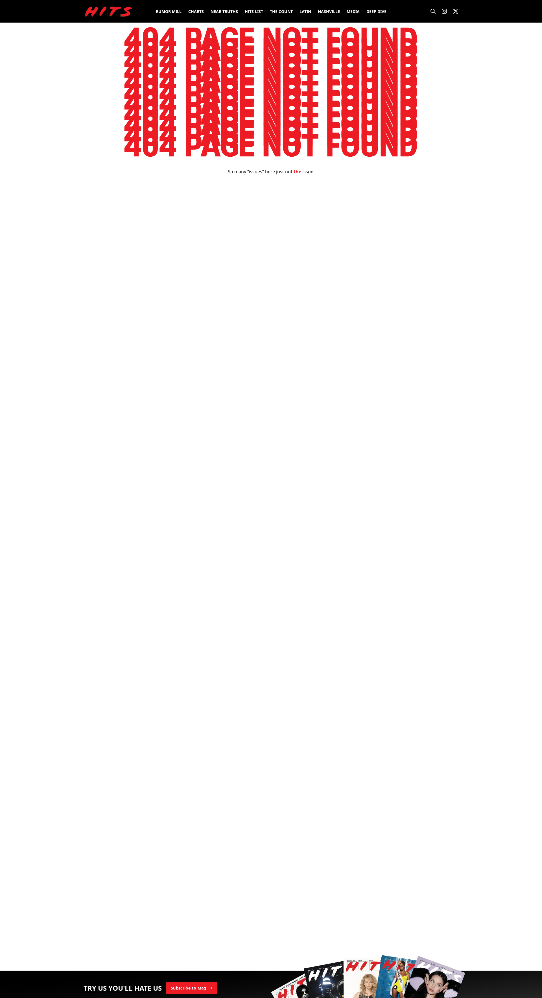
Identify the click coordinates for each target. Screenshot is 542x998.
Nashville (329, 11)
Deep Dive (376, 11)
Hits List (254, 11)
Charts (196, 11)
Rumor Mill (169, 11)
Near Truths (224, 11)
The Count (281, 11)
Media (353, 11)
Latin (305, 11)
